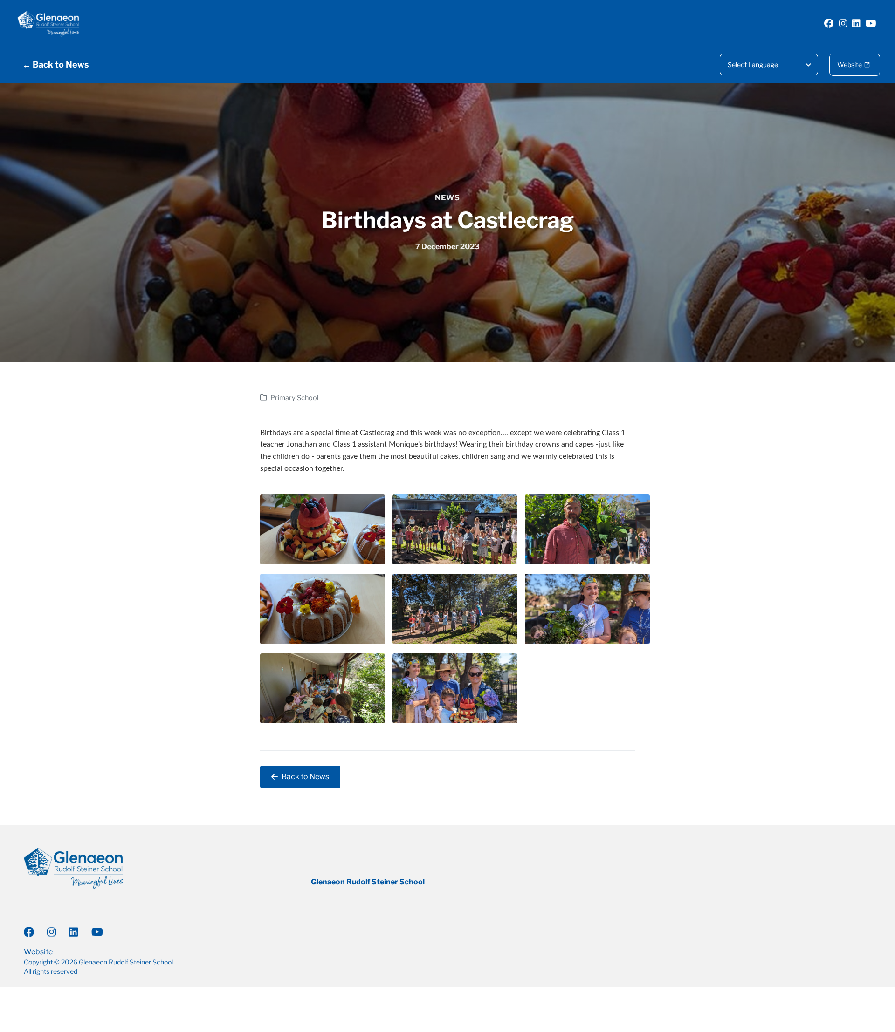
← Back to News (55, 64)
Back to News (305, 776)
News (447, 197)
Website (849, 64)
